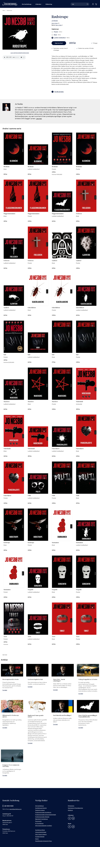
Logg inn (93, 4)
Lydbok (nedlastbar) (62, 37)
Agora (37, 839)
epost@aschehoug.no (15, 809)
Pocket (58, 32)
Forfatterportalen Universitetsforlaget (45, 814)
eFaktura (70, 810)
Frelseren (79, 213)
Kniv (5, 354)
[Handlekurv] (96, 4)
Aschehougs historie (41, 808)
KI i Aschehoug (39, 823)
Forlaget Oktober (39, 836)
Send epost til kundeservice (75, 808)
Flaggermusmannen (9, 213)
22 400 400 (8, 806)
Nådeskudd (79, 401)
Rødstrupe (7, 542)
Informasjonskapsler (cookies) (43, 825)
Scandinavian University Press (43, 841)
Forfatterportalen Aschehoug (43, 812)
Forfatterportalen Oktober (42, 817)
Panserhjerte (56, 448)
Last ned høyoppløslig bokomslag (20, 53)
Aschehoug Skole (40, 830)
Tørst (5, 636)
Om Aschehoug (39, 806)
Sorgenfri (30, 589)
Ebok (57, 34)
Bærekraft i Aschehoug (41, 819)
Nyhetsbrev (71, 806)
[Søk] (87, 4)
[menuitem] (27, 4)
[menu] (37, 4)
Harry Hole (55, 23)
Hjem (3, 10)
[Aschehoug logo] (10, 4)
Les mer (39, 118)
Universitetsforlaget (40, 832)
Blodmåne (7, 166)
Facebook (69, 818)
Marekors (7, 401)
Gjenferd (54, 260)
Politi (29, 495)
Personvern (38, 821)
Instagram (73, 818)
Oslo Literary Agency (41, 834)
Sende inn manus (40, 810)
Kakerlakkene (32, 307)
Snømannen (55, 542)
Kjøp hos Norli (59, 43)
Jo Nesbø (55, 20)
